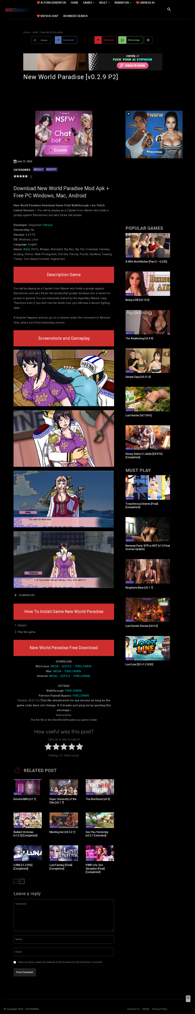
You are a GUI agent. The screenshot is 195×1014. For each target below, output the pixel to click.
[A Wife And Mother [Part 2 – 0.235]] (147, 245)
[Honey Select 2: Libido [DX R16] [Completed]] (147, 437)
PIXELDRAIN (83, 666)
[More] (148, 40)
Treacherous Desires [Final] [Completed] (141, 505)
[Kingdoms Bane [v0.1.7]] (147, 571)
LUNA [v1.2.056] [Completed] (23, 867)
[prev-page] (16, 881)
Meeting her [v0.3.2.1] (62, 832)
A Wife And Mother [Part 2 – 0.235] (146, 262)
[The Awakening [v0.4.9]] (147, 322)
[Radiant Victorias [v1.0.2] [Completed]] (28, 820)
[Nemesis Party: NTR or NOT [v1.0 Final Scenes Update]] (147, 529)
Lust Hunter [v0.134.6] (138, 415)
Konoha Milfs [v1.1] (25, 799)
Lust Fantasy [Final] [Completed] (61, 867)
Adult (35, 32)
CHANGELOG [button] (26, 595)
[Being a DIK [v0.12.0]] (147, 284)
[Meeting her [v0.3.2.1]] (64, 820)
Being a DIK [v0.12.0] (137, 300)
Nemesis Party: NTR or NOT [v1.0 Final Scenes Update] (147, 547)
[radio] (48, 747)
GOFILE (67, 666)
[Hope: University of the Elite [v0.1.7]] (64, 787)
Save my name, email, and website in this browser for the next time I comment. (60, 962)
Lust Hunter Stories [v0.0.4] (141, 626)
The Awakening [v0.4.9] (139, 338)
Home (26, 32)
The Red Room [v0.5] (98, 799)
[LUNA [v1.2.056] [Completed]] (28, 853)
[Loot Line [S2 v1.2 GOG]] (147, 648)
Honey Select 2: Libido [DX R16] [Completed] (143, 455)
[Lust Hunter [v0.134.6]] (147, 399)
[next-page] (22, 881)
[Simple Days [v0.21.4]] (147, 360)
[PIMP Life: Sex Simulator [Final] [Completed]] (100, 853)
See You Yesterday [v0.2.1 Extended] (97, 834)
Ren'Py (51, 169)
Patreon (47, 225)
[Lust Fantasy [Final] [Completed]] (64, 853)
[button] (169, 9)
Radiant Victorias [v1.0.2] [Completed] (25, 834)
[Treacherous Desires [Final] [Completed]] (147, 487)
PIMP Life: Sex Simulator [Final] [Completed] (95, 868)
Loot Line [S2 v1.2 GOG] (139, 664)
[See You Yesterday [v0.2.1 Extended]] (100, 820)
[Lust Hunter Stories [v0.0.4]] (147, 610)
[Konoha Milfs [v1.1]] (28, 787)
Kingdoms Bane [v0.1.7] (139, 588)
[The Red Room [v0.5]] (100, 787)
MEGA (54, 666)
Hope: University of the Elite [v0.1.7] (63, 801)
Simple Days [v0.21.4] (138, 377)
